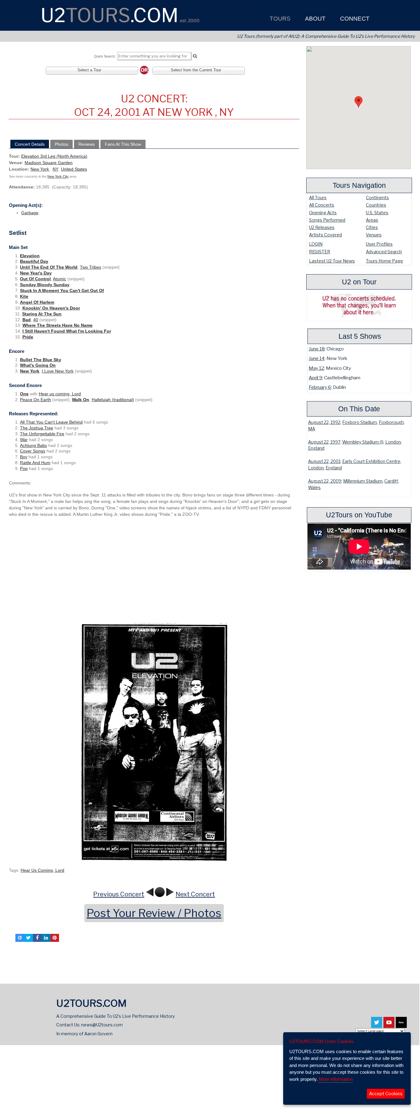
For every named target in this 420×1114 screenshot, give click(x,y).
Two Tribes (90, 267)
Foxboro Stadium (359, 422)
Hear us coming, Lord (60, 393)
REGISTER (319, 251)
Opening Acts (323, 212)
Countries (376, 204)
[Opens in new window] (376, 1025)
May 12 (316, 368)
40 (35, 319)
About (314, 18)
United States (74, 169)
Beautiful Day (34, 261)
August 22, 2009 (324, 481)
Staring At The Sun (41, 313)
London (393, 442)
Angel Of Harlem (37, 302)
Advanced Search (384, 251)
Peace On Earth (35, 399)
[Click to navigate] (154, 741)
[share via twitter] (28, 938)
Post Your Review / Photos (154, 913)
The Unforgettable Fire (42, 433)
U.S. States (377, 212)
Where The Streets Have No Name (57, 325)
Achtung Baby (33, 445)
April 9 (315, 378)
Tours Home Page (384, 260)
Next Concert (195, 894)
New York (39, 169)
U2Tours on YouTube (359, 515)
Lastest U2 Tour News (332, 260)
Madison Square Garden (49, 162)
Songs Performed (327, 220)
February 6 (320, 387)
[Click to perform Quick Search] (195, 56)
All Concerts (321, 204)
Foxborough (391, 422)
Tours (279, 18)
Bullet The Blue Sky (40, 359)
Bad (26, 319)
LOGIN (316, 244)
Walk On (80, 399)
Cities (372, 227)
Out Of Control (35, 278)
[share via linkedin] (46, 938)
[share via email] (19, 938)
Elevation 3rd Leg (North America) (54, 156)
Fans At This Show (123, 144)
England (316, 448)
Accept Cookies (385, 1093)
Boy (23, 456)
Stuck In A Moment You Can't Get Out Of (62, 290)
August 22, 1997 (324, 442)
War (24, 439)
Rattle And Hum (35, 462)
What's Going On (38, 365)
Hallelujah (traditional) (113, 399)
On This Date (359, 409)
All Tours (318, 197)
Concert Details (30, 144)
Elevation (30, 255)
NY (55, 169)
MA (311, 428)
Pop (24, 468)
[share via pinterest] (54, 938)
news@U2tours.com (102, 1024)
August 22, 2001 (324, 461)
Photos (61, 144)
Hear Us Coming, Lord (42, 870)
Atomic (59, 278)
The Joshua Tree (36, 427)
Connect (354, 18)
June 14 (317, 358)
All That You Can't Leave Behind (51, 422)
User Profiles (379, 244)
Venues (374, 234)
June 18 (317, 349)
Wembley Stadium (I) (362, 442)
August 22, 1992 (324, 422)
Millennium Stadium (362, 481)
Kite (24, 296)
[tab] (29, 144)
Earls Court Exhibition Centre (371, 461)
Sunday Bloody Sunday (44, 284)
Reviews (86, 144)
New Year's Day (36, 273)
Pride (27, 336)
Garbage (29, 212)
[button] (359, 102)
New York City (58, 176)
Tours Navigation (359, 185)
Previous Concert (118, 894)
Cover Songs (32, 450)
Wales (314, 487)
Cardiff (391, 481)
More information (336, 1079)
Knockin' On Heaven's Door (51, 308)
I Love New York (57, 371)
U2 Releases (322, 227)
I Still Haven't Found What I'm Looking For (66, 331)
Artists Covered (325, 234)
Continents (377, 197)
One (24, 393)
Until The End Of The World (48, 267)
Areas (372, 220)
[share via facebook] (37, 938)
